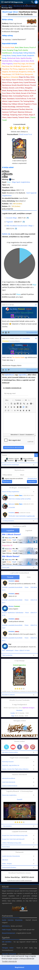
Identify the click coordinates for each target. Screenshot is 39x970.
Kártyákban (10, 460)
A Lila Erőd (12, 507)
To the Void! (31, 99)
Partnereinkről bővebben (9, 867)
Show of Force (7, 82)
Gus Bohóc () (17, 309)
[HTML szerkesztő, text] (19, 423)
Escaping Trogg (12, 50)
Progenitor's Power (30, 104)
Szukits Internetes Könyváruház (11, 856)
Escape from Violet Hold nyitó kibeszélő (13, 839)
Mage (10, 6)
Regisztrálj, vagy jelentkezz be (10, 765)
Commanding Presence (21, 96)
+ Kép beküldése (7, 826)
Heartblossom (7, 53)
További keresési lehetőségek (10, 464)
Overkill (19, 799)
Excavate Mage (11, 218)
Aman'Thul (17, 64)
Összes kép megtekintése (9, 795)
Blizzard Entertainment (8, 933)
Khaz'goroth (29, 74)
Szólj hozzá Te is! (26, 134)
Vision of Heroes (17, 80)
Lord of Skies (19, 88)
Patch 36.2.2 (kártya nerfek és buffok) (20, 499)
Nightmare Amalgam (28, 707)
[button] (2, 1)
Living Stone (6, 56)
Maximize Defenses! (25, 112)
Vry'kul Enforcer (20, 99)
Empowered (14, 109)
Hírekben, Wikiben (14, 458)
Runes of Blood (24, 90)
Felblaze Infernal (17, 104)
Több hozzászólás (7, 655)
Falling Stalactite (29, 53)
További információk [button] (9, 961)
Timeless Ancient (8, 88)
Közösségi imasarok (8, 761)
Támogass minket (8, 948)
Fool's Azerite (23, 50)
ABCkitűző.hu (6, 926)
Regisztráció (32, 481)
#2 (36, 338)
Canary (13, 56)
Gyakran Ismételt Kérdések (9, 786)
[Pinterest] (32, 746)
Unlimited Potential (22, 107)
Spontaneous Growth (9, 85)
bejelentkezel (9, 375)
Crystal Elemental (29, 82)
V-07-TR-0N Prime (18, 74)
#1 (36, 305)
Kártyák (4, 6)
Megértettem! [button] (19, 967)
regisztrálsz (22, 375)
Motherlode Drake (13, 58)
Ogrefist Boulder (26, 58)
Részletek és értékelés (8, 695)
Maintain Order (7, 96)
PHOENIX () (21, 345)
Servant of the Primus (28, 93)
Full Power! (13, 112)
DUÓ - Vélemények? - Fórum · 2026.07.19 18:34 (15, 650)
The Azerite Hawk (8, 47)
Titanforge (5, 115)
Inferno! (4, 101)
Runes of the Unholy (13, 93)
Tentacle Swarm (23, 117)
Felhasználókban (28, 458)
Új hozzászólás (32, 332)
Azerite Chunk (21, 56)
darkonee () (16, 495)
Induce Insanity (12, 117)
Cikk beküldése (6, 942)
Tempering (13, 115)
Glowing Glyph (18, 53)
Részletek (19, 710)
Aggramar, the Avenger (26, 69)
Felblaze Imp (6, 104)
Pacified (22, 109)
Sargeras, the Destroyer (10, 72)
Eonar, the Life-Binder (13, 66)
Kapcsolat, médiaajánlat (9, 954)
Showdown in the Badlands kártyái (25, 6)
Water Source (24, 47)
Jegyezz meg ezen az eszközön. (13, 478)
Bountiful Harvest (23, 85)
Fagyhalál (9, 222)
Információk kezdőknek (8, 778)
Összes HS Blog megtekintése (10, 491)
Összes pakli (5, 567)
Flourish (33, 85)
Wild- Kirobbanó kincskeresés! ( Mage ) (19, 226)
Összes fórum (6, 847)
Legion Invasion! (13, 101)
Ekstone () (14, 606)
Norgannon (23, 72)
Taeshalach (11, 99)
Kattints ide (6, 234)
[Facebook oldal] (19, 746)
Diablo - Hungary (7, 863)
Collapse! (16, 61)
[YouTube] (13, 746)
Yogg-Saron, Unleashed (10, 77)
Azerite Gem (24, 61)
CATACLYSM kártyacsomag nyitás (11, 843)
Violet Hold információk (8, 782)
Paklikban (20, 460)
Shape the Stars (24, 77)
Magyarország (13, 2)
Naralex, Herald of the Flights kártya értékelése (15, 769)
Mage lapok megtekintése (21, 182)
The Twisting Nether (27, 101)
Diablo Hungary (6, 929)
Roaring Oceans (12, 90)
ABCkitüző (5, 860)
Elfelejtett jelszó (32, 478)
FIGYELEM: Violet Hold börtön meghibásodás (22, 516)
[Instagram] (26, 746)
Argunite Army (18, 82)
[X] (6, 746)
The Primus (14, 69)
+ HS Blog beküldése (8, 521)
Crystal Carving (29, 80)
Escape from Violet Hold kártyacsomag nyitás (15, 835)
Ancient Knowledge (8, 107)
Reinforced (6, 109)
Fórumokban (30, 460)
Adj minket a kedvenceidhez (10, 752)
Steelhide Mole (7, 61)
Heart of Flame (23, 115)
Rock (17, 47)
